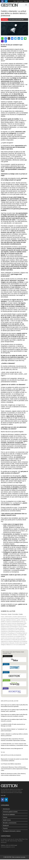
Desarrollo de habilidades (9, 814)
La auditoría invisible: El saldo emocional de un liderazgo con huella (13, 725)
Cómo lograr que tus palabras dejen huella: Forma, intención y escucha (14, 720)
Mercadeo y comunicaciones (9, 822)
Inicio (15, 1)
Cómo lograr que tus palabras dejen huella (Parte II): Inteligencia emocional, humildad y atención (14, 715)
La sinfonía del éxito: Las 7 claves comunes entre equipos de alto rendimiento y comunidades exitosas (14, 744)
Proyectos (5, 828)
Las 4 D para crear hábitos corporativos (11, 763)
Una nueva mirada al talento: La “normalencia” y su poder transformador (14, 729)
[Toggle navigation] (26, 4)
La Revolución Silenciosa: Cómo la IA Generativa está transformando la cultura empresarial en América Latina (14, 768)
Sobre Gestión (20, 1)
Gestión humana (7, 820)
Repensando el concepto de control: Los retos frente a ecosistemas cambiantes (14, 759)
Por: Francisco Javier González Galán (16, 19)
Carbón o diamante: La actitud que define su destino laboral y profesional (14, 734)
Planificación (6, 825)
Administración (6, 809)
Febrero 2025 (4, 19)
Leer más (3, 795)
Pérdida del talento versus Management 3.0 (12, 748)
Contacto (26, 1)
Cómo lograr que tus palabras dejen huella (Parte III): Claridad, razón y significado (14, 710)
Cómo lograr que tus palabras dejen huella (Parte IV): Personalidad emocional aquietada (14, 705)
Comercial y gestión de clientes (10, 811)
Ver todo (3, 752)
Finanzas (5, 817)
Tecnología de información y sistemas (12, 831)
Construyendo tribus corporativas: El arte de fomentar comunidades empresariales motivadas (13, 739)
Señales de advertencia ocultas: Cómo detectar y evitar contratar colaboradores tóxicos (13, 774)
